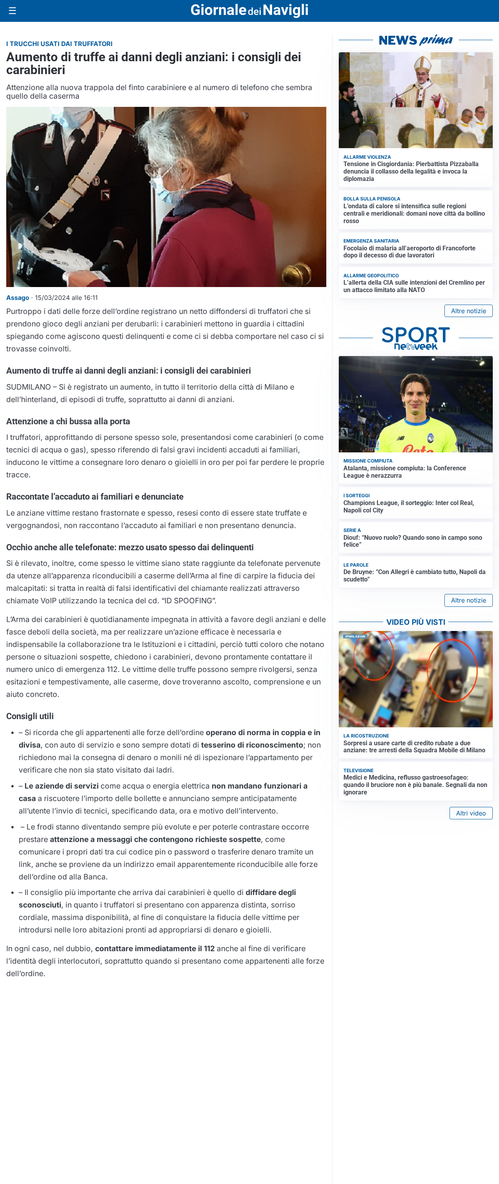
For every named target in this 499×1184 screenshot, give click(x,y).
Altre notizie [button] (468, 311)
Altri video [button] (471, 813)
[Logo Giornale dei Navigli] (249, 11)
